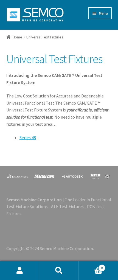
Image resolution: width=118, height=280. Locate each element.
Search (58, 270)
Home (17, 37)
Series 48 (27, 137)
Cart (91, 266)
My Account (19, 270)
